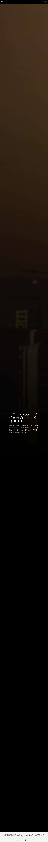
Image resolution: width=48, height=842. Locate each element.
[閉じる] (46, 833)
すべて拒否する (21, 839)
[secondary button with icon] (45, 2)
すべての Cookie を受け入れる (32, 839)
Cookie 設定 (12, 839)
